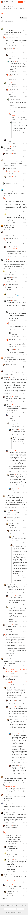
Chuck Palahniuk (5, 8)
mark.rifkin (12, 61)
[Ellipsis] (26, 29)
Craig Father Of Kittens (10, 785)
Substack (8, 912)
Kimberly (6, 29)
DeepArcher (12, 530)
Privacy (13, 905)
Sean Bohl (6, 225)
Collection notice (23, 905)
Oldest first (24, 17)
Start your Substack (10, 909)
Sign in (25, 1)
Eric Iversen (6, 160)
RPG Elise (6, 795)
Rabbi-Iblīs (7, 495)
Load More (4, 898)
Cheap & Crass (10, 139)
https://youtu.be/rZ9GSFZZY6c (12, 171)
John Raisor (11, 55)
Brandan (6, 259)
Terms (17, 905)
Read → (2, 13)
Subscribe (20, 1)
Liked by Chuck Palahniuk (13, 248)
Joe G (8, 584)
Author (7, 38)
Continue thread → (18, 136)
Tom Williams (7, 812)
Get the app (20, 909)
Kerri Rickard (10, 48)
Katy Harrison (10, 214)
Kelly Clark (6, 803)
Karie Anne (6, 357)
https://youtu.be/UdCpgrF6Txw (11, 880)
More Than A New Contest (7, 6)
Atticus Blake (7, 146)
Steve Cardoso (7, 190)
